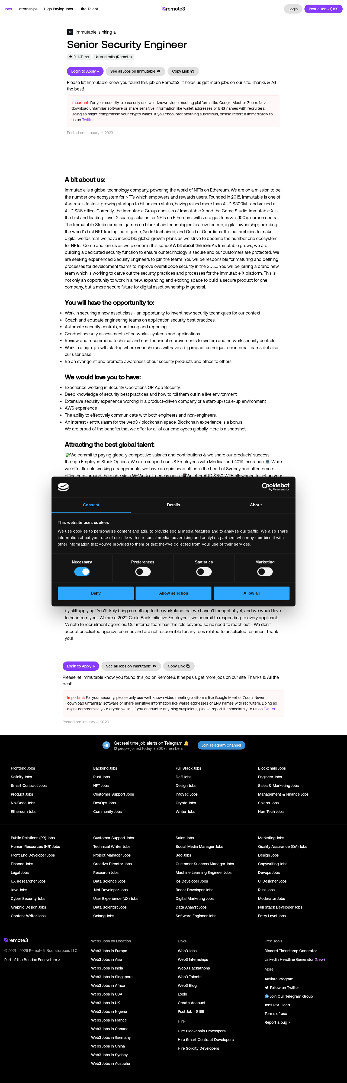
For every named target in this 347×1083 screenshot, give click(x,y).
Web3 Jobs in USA (106, 994)
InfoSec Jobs (187, 794)
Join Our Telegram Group (291, 996)
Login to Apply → (85, 71)
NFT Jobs (101, 785)
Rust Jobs (101, 777)
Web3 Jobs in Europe (109, 951)
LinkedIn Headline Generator (295, 959)
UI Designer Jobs (272, 881)
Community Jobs (107, 811)
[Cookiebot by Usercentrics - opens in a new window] (266, 487)
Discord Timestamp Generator (291, 951)
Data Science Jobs (109, 881)
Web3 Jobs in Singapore (112, 977)
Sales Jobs (185, 838)
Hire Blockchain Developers (202, 1031)
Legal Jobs (20, 872)
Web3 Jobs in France (109, 1020)
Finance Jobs (22, 864)
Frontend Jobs (23, 768)
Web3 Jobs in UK (105, 1003)
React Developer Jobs (194, 890)
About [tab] (256, 504)
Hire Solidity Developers (198, 1048)
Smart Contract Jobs (29, 785)
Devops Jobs (269, 872)
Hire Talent (88, 9)
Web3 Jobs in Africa (108, 985)
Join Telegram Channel (221, 745)
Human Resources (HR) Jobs (35, 846)
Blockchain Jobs (272, 768)
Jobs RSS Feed (277, 1005)
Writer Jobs (185, 811)
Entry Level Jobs (272, 916)
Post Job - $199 (191, 1011)
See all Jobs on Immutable (132, 71)
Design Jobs (186, 785)
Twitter (88, 120)
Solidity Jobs (21, 777)
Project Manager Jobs (112, 855)
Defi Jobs (183, 777)
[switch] (143, 573)
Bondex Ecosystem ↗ (42, 960)
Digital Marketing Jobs (195, 898)
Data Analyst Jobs (191, 907)
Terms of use (276, 1013)
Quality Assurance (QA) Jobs (282, 846)
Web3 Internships (193, 959)
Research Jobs (105, 872)
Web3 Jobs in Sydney (109, 1055)
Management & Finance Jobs (283, 794)
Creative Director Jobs (112, 864)
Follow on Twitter (284, 987)
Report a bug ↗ (277, 1022)
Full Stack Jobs (188, 768)
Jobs (8, 9)
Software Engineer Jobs (196, 916)
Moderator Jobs (271, 898)
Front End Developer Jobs (33, 855)
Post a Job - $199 (323, 9)
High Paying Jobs (58, 9)
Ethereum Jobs (23, 811)
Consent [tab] (91, 504)
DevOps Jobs (104, 803)
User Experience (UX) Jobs (115, 898)
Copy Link (180, 71)
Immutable (86, 32)
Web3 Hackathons (194, 968)
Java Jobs (19, 890)
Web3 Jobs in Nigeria (109, 1011)
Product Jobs (22, 794)
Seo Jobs (183, 855)
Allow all (251, 593)
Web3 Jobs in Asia (106, 959)
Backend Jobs (105, 768)
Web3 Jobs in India (107, 968)
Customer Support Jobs (113, 794)
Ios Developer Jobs (192, 881)
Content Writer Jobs (28, 916)
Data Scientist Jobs (110, 907)
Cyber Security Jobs (28, 898)
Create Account (191, 1003)
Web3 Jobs (187, 951)
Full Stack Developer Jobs (280, 907)
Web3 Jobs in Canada (109, 1029)
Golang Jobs (103, 916)
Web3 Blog (187, 985)
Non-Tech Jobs (271, 811)
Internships (27, 9)
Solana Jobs (268, 803)
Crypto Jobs (186, 803)
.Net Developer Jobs (110, 890)
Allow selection (173, 593)
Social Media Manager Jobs (199, 846)
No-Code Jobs (23, 803)
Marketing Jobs (271, 838)
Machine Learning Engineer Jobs (204, 872)
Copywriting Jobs (272, 864)
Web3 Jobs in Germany (111, 1037)
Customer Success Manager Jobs (205, 864)
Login (293, 9)
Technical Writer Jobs (111, 846)
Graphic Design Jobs (28, 907)
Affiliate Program (279, 979)
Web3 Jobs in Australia (110, 1063)
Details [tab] (173, 504)
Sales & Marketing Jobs (278, 785)
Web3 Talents (189, 977)
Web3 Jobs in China (108, 1046)
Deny (96, 593)
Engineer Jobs (270, 777)
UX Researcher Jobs (28, 881)
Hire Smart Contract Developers (206, 1039)
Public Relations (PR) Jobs (33, 838)
